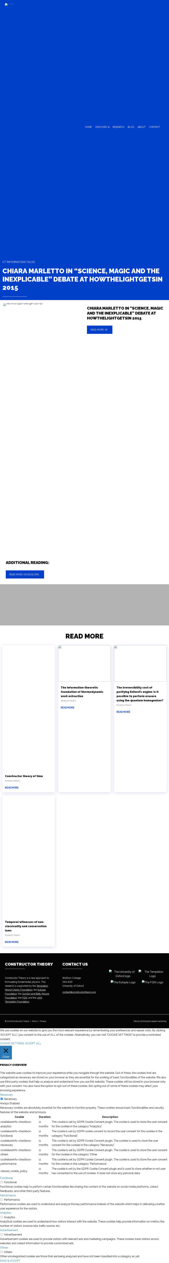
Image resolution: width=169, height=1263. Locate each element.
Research (118, 127)
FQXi (24, 997)
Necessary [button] (6, 1094)
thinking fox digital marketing (153, 1021)
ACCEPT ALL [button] (33, 1043)
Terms (34, 1021)
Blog (131, 127)
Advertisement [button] (9, 1230)
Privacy (43, 1021)
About (142, 127)
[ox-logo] (123, 974)
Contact (154, 127)
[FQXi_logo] (152, 982)
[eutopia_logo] (123, 982)
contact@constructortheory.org (79, 992)
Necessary (10, 1099)
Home (88, 127)
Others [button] (4, 1247)
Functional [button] (6, 1178)
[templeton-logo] (152, 974)
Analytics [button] (5, 1212)
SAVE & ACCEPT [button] (10, 1260)
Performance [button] (8, 1195)
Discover (101, 127)
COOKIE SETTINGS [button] (12, 1043)
